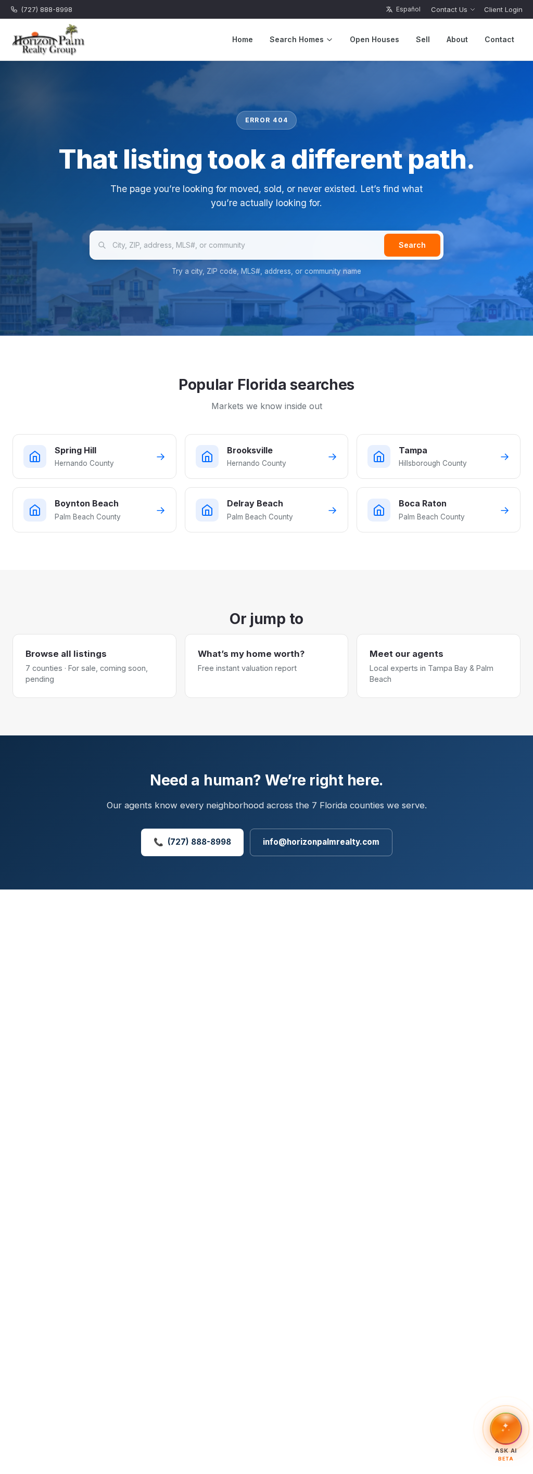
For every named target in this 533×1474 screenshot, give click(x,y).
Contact (499, 39)
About (457, 39)
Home (242, 39)
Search (412, 244)
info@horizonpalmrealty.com (321, 842)
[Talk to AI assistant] (506, 1428)
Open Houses (374, 39)
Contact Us (449, 9)
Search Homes (297, 39)
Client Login (503, 9)
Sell (423, 39)
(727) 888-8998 (46, 9)
